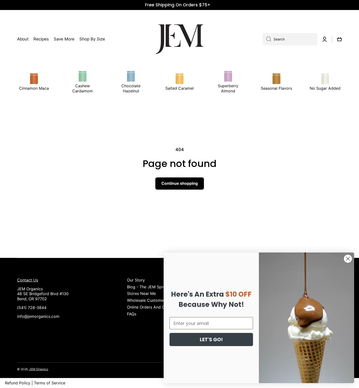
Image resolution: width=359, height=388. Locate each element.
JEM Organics (38, 369)
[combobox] (290, 39)
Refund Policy (17, 382)
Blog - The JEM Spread (148, 286)
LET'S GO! (211, 339)
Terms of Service (49, 382)
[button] (339, 39)
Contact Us (27, 280)
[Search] (267, 39)
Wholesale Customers (147, 300)
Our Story (136, 280)
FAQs (131, 313)
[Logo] (179, 39)
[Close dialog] (348, 258)
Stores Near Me (141, 293)
